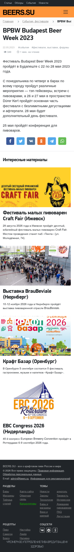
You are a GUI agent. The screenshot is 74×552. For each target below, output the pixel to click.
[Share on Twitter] (21, 141)
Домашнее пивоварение (64, 505)
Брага (6, 538)
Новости (43, 3)
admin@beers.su (20, 478)
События (31, 3)
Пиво (6, 529)
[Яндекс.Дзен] (55, 530)
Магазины (8, 495)
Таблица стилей (7, 501)
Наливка (24, 538)
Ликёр (23, 534)
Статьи (8, 3)
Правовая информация (51, 470)
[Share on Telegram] (52, 141)
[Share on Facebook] (10, 141)
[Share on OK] (41, 141)
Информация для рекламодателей (50, 478)
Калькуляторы (28, 503)
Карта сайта (27, 491)
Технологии (46, 499)
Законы (44, 495)
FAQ (59, 512)
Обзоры (19, 3)
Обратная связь (25, 497)
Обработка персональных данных (22, 474)
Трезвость (62, 495)
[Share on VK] (31, 141)
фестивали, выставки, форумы (51, 47)
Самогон (8, 534)
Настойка (25, 529)
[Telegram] (48, 530)
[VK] (42, 530)
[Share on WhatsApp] (62, 141)
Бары (6, 491)
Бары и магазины (45, 505)
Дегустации (63, 516)
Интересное (63, 499)
